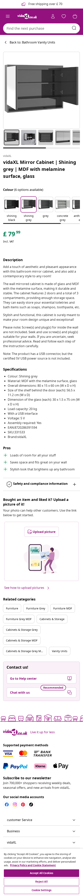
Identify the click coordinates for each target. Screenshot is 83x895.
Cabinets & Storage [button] (52, 619)
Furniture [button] (12, 608)
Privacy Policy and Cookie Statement (33, 865)
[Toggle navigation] (7, 16)
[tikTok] (31, 804)
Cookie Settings (42, 890)
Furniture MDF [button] (62, 608)
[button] (11, 209)
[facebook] (7, 804)
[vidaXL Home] (27, 16)
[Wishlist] (64, 16)
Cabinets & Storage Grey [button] (22, 630)
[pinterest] (23, 804)
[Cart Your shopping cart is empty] (74, 16)
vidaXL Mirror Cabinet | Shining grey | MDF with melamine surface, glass (39, 169)
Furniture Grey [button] (35, 608)
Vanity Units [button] (59, 651)
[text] (12, 235)
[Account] (53, 16)
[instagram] (15, 804)
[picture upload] (41, 558)
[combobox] (41, 28)
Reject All (41, 881)
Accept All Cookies (41, 873)
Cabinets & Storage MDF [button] (21, 640)
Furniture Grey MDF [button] (18, 619)
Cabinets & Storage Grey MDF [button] (25, 651)
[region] (41, 871)
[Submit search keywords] (74, 28)
